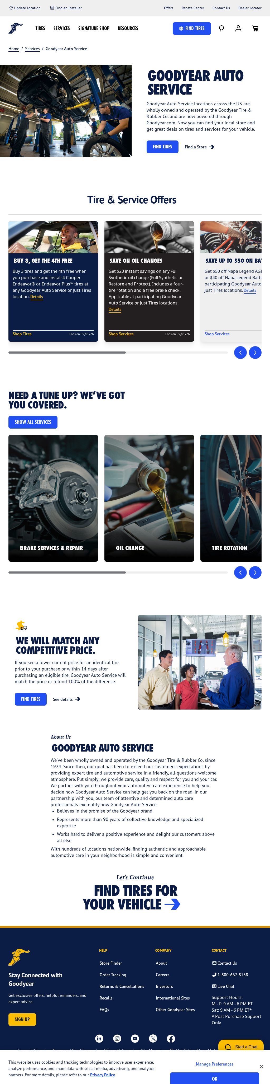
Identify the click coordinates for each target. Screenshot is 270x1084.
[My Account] (238, 28)
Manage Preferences (214, 1064)
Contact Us (221, 8)
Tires (40, 28)
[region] (135, 1067)
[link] (53, 498)
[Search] (221, 28)
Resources (128, 28)
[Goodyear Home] (15, 28)
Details (36, 296)
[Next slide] (255, 352)
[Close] (261, 1066)
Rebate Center (193, 8)
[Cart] (255, 28)
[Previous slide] (240, 352)
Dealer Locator (250, 8)
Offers (168, 8)
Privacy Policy (102, 1074)
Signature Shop (93, 28)
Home (13, 48)
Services (62, 28)
